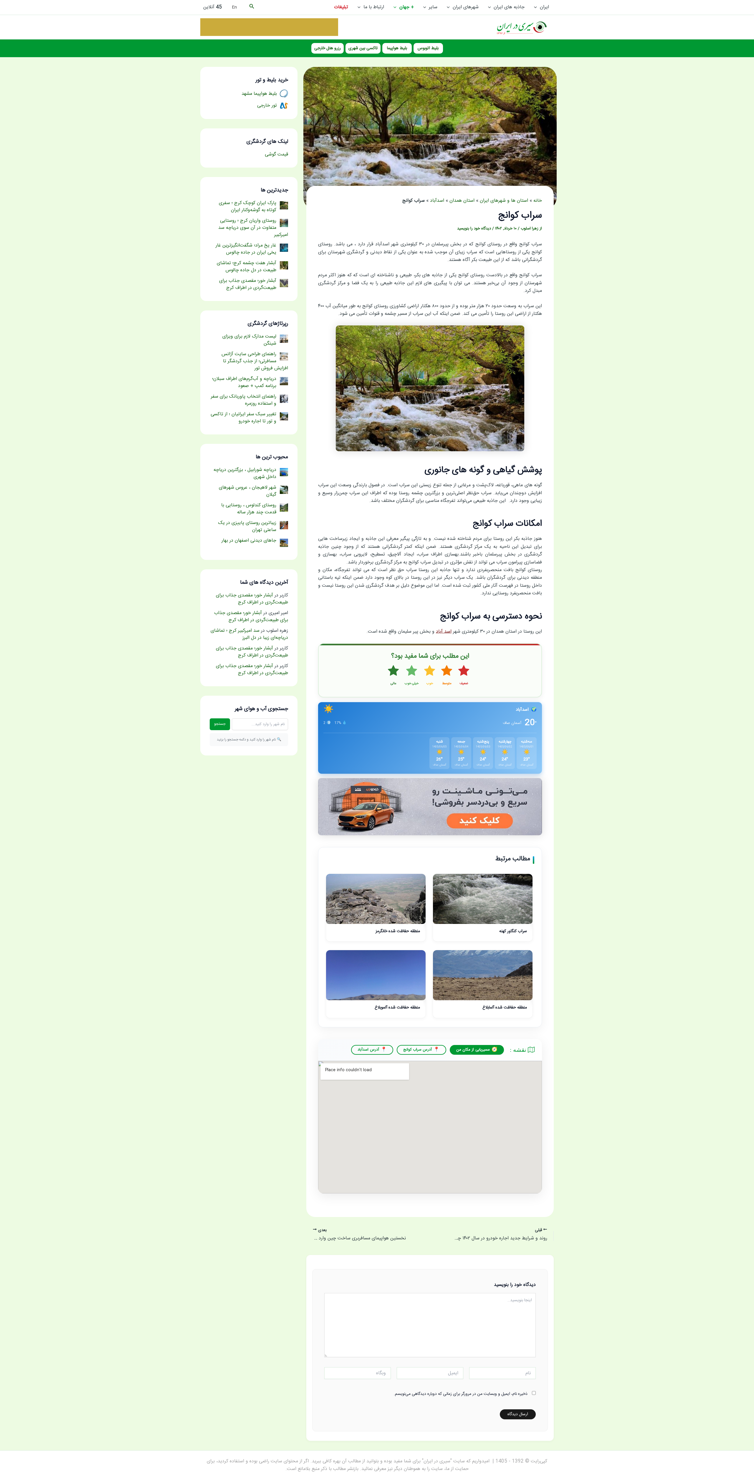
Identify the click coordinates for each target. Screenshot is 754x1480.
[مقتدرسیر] (269, 27)
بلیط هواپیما (397, 48)
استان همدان (461, 201)
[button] (537, 7)
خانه (537, 201)
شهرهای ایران (466, 7)
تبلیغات (341, 7)
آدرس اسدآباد (368, 1049)
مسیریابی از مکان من (473, 1049)
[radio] (464, 675)
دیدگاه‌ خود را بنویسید (474, 228)
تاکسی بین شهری (363, 48)
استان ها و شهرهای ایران (504, 201)
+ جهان (406, 7)
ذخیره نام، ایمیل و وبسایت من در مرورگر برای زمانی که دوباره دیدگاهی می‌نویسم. (461, 1394)
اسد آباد (444, 632)
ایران (544, 7)
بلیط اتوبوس (428, 48)
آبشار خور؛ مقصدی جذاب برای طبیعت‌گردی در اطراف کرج (252, 598)
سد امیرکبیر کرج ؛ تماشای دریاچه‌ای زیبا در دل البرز (249, 634)
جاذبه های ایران (509, 7)
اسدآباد (437, 201)
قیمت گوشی (276, 154)
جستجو (220, 724)
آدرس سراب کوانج (417, 1049)
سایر (433, 7)
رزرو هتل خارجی (327, 48)
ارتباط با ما (373, 7)
